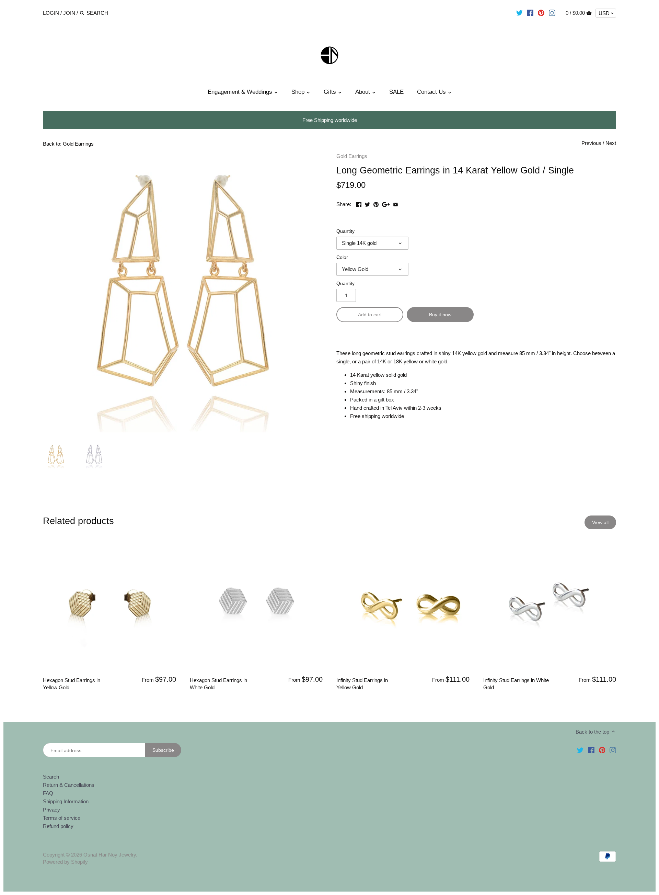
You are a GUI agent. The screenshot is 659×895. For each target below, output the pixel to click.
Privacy (51, 810)
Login (51, 13)
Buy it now (440, 314)
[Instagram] (552, 12)
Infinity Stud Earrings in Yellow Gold (362, 683)
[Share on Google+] (386, 203)
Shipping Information (66, 801)
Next (610, 143)
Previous (591, 143)
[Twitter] (519, 12)
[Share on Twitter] (367, 203)
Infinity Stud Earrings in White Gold (516, 683)
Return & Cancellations (68, 785)
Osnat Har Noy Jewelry (109, 855)
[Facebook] (530, 12)
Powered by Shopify (65, 862)
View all (600, 522)
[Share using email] (395, 203)
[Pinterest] (541, 12)
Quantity (345, 231)
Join (69, 13)
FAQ (48, 793)
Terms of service (61, 818)
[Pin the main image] (376, 203)
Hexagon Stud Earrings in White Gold (218, 683)
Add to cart (370, 314)
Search (51, 777)
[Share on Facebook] (358, 203)
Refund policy (58, 826)
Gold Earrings (351, 156)
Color (342, 257)
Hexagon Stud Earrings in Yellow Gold (71, 683)
